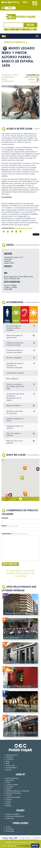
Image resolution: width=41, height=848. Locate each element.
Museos (9, 799)
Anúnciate (10, 831)
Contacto (10, 759)
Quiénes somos (12, 755)
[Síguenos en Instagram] (33, 4)
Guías (8, 827)
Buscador (9, 829)
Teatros (8, 806)
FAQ (7, 763)
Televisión (9, 757)
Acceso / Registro (13, 814)
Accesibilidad (11, 768)
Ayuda (6, 2)
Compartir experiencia (15, 816)
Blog (7, 761)
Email (4, 526)
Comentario (6, 534)
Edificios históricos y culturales (17, 791)
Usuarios (31, 29)
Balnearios (10, 780)
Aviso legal (25, 838)
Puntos (9, 29)
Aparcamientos (12, 778)
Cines (8, 782)
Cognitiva (33, 320)
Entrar (10, 8)
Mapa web (13, 2)
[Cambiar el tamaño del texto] (18, 2)
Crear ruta (10, 818)
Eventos (9, 795)
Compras (9, 787)
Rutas (20, 29)
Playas (8, 801)
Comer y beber (12, 784)
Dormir (8, 789)
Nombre (5, 518)
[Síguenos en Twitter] (36, 2)
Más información (23, 846)
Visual (16, 320)
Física (7, 320)
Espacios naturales (13, 793)
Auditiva (24, 320)
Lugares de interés (13, 797)
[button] (22, 478)
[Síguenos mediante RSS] (36, 4)
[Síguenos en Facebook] (33, 2)
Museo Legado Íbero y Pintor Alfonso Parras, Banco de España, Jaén (18, 277)
